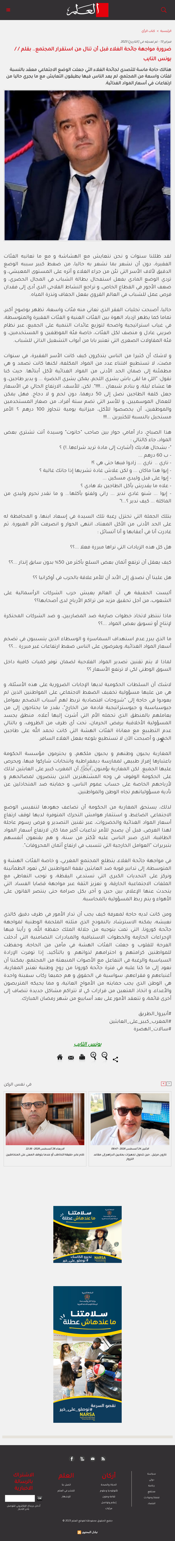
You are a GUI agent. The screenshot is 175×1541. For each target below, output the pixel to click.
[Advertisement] (43, 770)
